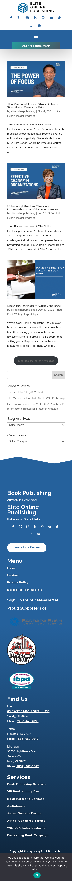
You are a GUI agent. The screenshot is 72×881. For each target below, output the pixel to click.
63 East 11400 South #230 (28, 711)
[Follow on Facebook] (11, 18)
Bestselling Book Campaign (28, 835)
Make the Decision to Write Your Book (34, 306)
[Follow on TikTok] (59, 18)
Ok (37, 875)
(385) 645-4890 (28, 721)
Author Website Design (24, 813)
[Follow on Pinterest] (43, 18)
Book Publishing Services (26, 784)
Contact (13, 575)
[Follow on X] (19, 18)
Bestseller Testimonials (24, 589)
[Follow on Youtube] (51, 18)
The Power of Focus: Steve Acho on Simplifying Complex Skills (33, 106)
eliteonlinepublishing (23, 111)
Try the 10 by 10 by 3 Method (25, 392)
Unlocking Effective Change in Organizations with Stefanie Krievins (33, 207)
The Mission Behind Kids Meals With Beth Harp (36, 398)
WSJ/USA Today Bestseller (26, 827)
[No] (67, 867)
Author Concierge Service (26, 820)
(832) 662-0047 (28, 738)
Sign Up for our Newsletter (33, 600)
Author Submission (36, 46)
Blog (59, 309)
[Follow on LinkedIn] (35, 18)
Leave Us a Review (26, 547)
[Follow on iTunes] (31, 26)
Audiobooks (16, 806)
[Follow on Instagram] (27, 18)
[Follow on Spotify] (39, 26)
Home (11, 567)
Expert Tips (31, 314)
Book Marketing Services (25, 798)
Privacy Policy (17, 582)
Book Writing (15, 314)
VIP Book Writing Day (23, 791)
